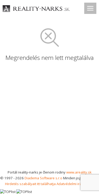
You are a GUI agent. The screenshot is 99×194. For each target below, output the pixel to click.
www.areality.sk (79, 172)
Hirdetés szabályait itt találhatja (30, 183)
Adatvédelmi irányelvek (75, 183)
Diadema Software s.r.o (43, 178)
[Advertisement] (49, 117)
